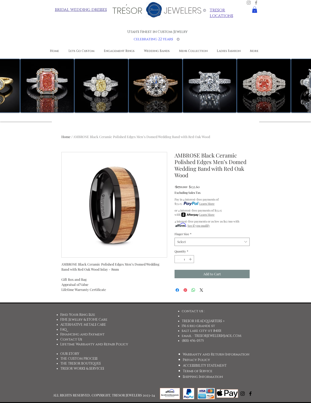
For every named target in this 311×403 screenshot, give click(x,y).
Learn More (207, 204)
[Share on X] (201, 290)
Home (65, 136)
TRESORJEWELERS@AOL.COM (217, 336)
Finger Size (183, 234)
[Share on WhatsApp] (193, 290)
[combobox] (212, 242)
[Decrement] (177, 259)
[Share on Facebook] (177, 290)
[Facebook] (256, 2)
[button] (254, 10)
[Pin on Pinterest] (185, 290)
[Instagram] (248, 2)
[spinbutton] (184, 259)
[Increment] (190, 259)
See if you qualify (198, 226)
